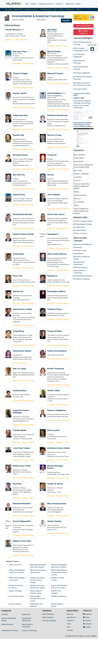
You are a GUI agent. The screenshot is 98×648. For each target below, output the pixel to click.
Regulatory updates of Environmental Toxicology (81, 84)
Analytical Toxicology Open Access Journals (37, 587)
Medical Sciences (7, 624)
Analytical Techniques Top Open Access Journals (37, 580)
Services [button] (59, 4)
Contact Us (70, 620)
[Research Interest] (20, 40)
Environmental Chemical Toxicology (82, 43)
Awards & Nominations (83, 26)
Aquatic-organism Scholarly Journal (36, 592)
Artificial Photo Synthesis (56, 592)
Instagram (88, 624)
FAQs (69, 627)
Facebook (88, 614)
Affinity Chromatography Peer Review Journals (17, 571)
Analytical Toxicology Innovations (16, 587)
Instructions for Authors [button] (31, 9)
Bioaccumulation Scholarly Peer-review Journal (37, 598)
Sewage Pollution (81, 89)
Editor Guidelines (48, 617)
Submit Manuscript (46, 9)
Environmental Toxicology (79, 62)
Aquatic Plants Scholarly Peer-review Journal (59, 587)
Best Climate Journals (16, 596)
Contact (78, 4)
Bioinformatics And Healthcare (36, 605)
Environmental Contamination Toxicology (82, 49)
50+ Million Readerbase (83, 32)
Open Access (71, 617)
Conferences (69, 4)
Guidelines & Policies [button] (46, 4)
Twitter (87, 617)
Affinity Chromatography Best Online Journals (38, 566)
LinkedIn (88, 620)
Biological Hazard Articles (57, 605)
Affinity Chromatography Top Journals (17, 579)
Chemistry (5, 614)
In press (55, 9)
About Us (70, 614)
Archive (61, 9)
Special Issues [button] (70, 9)
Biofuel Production (15, 604)
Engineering (26, 614)
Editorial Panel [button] (18, 9)
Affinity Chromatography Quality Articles (38, 571)
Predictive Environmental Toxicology (82, 78)
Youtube (88, 627)
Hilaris (94, 636)
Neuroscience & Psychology (27, 625)
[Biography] (9, 40)
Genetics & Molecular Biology (9, 619)
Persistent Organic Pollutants (80, 68)
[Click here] (13, 4)
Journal (10, 9)
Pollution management (82, 73)
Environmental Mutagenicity (79, 56)
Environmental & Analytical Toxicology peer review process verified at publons (83, 124)
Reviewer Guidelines (49, 620)
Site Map (70, 630)
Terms (69, 624)
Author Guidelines (48, 614)
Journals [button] (33, 4)
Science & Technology (29, 630)
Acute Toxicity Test (15, 565)
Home (27, 4)
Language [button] (65, 20)
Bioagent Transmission (58, 596)
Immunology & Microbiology (26, 619)
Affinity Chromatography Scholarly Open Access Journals (59, 572)
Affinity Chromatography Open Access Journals (59, 566)
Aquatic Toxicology (15, 591)
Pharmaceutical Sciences (10, 630)
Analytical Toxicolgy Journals (57, 579)
